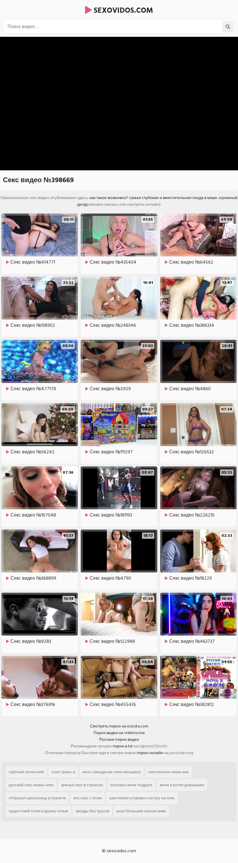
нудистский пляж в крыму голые (38, 811)
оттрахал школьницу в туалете (37, 798)
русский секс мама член (31, 785)
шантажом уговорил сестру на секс (142, 798)
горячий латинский (26, 772)
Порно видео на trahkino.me (119, 732)
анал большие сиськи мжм (141, 811)
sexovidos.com (122, 10)
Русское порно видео (119, 739)
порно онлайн (150, 752)
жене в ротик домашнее (182, 785)
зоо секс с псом (87, 798)
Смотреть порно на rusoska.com (119, 726)
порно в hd (122, 746)
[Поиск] (228, 26)
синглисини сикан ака (168, 772)
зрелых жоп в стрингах (82, 785)
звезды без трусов (92, 811)
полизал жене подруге (131, 785)
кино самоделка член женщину (111, 772)
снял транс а (63, 772)
